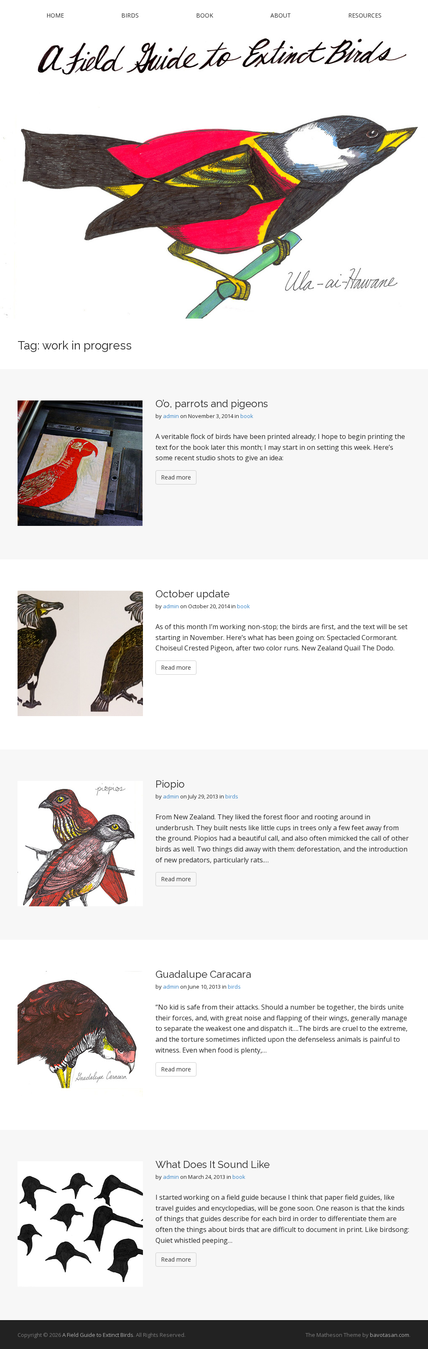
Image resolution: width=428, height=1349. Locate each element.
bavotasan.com (389, 1335)
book (246, 416)
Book (204, 15)
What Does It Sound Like (212, 1164)
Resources (365, 15)
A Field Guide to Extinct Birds (97, 1335)
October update (192, 594)
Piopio (170, 784)
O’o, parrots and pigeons (211, 404)
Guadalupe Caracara (203, 974)
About (280, 15)
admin (171, 416)
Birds (130, 15)
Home (55, 15)
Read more (176, 477)
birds (231, 796)
